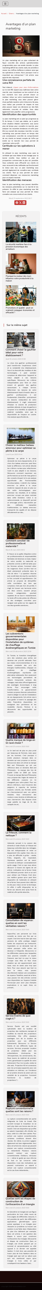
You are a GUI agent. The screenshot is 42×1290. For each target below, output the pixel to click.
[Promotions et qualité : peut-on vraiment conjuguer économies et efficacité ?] (21, 295)
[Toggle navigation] (5, 4)
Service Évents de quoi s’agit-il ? (18, 1017)
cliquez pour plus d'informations (25, 87)
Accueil (4, 13)
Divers (11, 13)
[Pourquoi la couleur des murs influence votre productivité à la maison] (21, 264)
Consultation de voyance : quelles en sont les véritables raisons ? (20, 923)
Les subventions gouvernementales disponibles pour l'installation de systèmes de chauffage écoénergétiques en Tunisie (20, 641)
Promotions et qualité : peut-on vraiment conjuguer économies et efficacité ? (20, 310)
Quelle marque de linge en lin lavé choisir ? (20, 741)
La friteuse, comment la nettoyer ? (18, 834)
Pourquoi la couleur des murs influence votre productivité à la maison (19, 278)
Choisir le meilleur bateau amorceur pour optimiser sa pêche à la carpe (21, 447)
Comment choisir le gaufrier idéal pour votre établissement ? (21, 352)
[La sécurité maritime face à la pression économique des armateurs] (21, 232)
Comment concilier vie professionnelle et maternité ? (18, 543)
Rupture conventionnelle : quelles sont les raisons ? (20, 1110)
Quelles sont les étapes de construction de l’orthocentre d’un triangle (20, 1201)
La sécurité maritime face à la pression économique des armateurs (18, 246)
